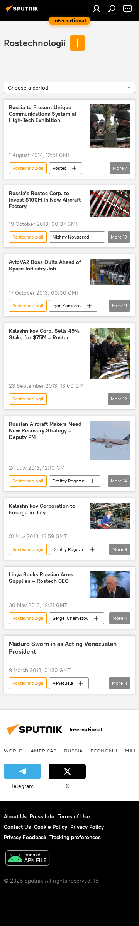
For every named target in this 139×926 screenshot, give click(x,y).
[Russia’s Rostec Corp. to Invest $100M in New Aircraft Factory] (110, 203)
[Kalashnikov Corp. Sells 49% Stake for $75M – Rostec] (110, 353)
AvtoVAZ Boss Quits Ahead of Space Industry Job (45, 265)
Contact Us (17, 826)
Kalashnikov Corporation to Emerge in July (42, 509)
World (13, 750)
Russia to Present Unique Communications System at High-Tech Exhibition (42, 114)
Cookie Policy (50, 826)
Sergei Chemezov (70, 618)
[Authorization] (96, 8)
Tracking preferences (75, 837)
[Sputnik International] (23, 11)
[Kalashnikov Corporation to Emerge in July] (110, 516)
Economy (103, 750)
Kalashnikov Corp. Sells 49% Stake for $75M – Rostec (44, 334)
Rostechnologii (35, 42)
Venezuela (63, 683)
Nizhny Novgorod (71, 237)
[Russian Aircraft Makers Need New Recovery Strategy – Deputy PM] (110, 440)
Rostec (59, 168)
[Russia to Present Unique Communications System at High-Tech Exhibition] (110, 126)
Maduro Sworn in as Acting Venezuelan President (63, 647)
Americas (43, 750)
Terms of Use (74, 816)
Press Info (42, 816)
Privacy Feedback (25, 837)
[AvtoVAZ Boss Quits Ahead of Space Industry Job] (110, 272)
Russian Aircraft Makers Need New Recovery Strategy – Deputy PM (45, 430)
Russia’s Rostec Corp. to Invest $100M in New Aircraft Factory (45, 200)
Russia (73, 750)
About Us (15, 816)
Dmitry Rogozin (69, 481)
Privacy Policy (87, 826)
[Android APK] (27, 859)
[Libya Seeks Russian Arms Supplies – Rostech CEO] (110, 584)
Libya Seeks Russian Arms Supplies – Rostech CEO (41, 577)
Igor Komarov (67, 306)
